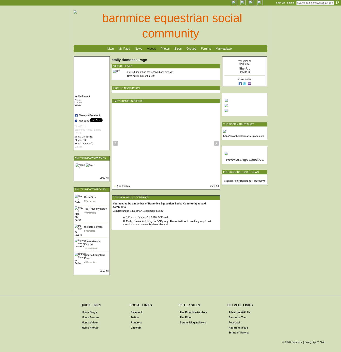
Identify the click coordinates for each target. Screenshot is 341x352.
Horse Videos (90, 322)
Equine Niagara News (193, 322)
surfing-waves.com (257, 178)
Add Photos (123, 186)
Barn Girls (90, 197)
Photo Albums (82, 143)
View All (104, 178)
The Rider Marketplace (193, 312)
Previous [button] (115, 143)
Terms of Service (239, 332)
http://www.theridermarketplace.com (243, 136)
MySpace (84, 120)
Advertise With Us (239, 312)
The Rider (186, 317)
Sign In (290, 2)
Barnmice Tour (238, 317)
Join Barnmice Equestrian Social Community (138, 211)
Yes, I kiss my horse (95, 208)
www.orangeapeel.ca (245, 159)
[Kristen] (80, 168)
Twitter (135, 317)
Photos (78, 140)
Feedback (234, 322)
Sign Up (280, 2)
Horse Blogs (89, 312)
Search (337, 2)
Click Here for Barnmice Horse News (245, 180)
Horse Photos (90, 327)
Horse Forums (90, 317)
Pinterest (136, 322)
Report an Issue (238, 327)
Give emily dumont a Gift (141, 76)
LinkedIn (136, 327)
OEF (160, 217)
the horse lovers (93, 227)
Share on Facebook (89, 115)
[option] (166, 143)
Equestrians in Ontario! (92, 243)
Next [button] (216, 143)
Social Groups (82, 137)
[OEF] (91, 168)
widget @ (242, 178)
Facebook (137, 312)
